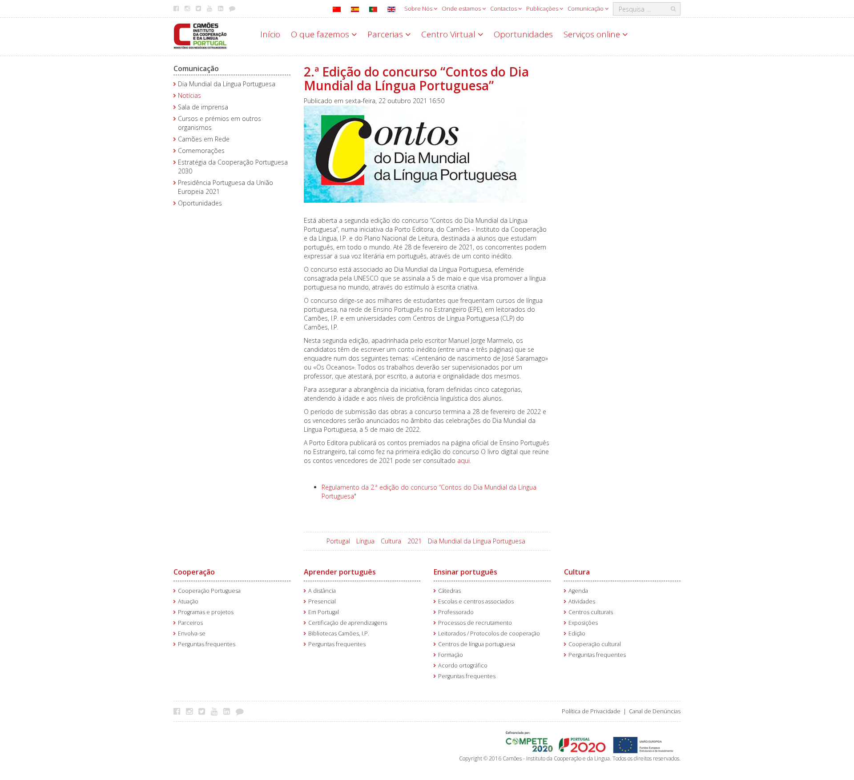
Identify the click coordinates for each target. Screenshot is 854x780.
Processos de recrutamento (475, 623)
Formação (450, 655)
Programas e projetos (206, 612)
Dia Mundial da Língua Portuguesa (226, 84)
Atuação (188, 601)
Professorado (456, 612)
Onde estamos (462, 8)
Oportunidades (523, 34)
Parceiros (190, 623)
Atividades (581, 601)
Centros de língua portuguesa (476, 644)
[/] (200, 35)
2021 (414, 541)
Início (270, 34)
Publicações (543, 8)
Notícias (189, 95)
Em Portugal (323, 612)
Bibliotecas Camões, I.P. (338, 633)
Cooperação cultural (594, 644)
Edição (576, 633)
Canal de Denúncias (655, 711)
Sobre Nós (419, 8)
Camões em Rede (204, 139)
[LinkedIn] (228, 711)
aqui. (464, 460)
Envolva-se (191, 633)
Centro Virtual (449, 34)
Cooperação (194, 572)
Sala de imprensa (203, 107)
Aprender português (340, 572)
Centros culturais (590, 612)
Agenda (578, 591)
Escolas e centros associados (476, 601)
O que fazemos (321, 34)
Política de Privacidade (591, 711)
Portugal (338, 541)
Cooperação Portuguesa (209, 591)
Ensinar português (465, 572)
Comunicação (586, 8)
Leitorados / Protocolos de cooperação (489, 633)
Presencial (322, 601)
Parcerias (386, 34)
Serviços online (593, 34)
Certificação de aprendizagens (347, 623)
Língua (365, 541)
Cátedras (449, 591)
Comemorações (201, 150)
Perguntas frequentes (206, 644)
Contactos (504, 8)
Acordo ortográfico (462, 665)
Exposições (583, 623)
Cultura (391, 541)
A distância (322, 591)
